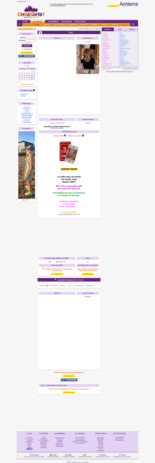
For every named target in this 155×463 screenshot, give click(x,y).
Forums (29, 440)
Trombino (59, 440)
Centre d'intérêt (79, 443)
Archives (104, 24)
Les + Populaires (59, 24)
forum (136, 69)
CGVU (29, 443)
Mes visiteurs (120, 439)
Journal (100, 444)
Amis (120, 29)
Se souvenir (28, 49)
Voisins (131, 29)
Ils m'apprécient (119, 440)
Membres (108, 29)
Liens (29, 446)
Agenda (100, 442)
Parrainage (100, 437)
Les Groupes (66, 22)
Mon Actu (100, 440)
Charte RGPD (29, 442)
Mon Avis (100, 446)
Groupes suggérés (79, 440)
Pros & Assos (29, 439)
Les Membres (53, 22)
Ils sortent (60, 442)
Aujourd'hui (46, 24)
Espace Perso (80, 22)
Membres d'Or (59, 444)
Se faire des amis (60, 437)
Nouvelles (94, 24)
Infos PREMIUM (119, 437)
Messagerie (100, 439)
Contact (29, 447)
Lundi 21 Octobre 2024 (57, 123)
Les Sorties (37, 22)
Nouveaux (60, 443)
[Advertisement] (94, 12)
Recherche (83, 24)
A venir (36, 24)
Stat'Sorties (114, 24)
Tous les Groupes (80, 437)
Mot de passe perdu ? (26, 42)
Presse (29, 444)
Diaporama (72, 24)
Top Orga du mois (26, 90)
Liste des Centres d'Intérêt (80, 442)
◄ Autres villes (22, 1)
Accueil (29, 437)
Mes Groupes (80, 439)
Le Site (24, 22)
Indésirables (100, 450)
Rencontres (100, 447)
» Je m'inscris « (113, 6)
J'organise (101, 443)
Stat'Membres (60, 446)
